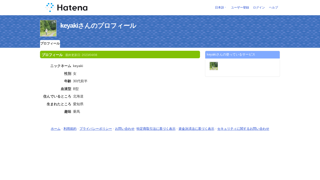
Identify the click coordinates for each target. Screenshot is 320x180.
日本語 (219, 7)
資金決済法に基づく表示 (196, 128)
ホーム (55, 128)
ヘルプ (273, 7)
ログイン (259, 7)
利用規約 (70, 128)
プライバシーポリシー (96, 128)
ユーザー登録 (240, 7)
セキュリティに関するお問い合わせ (243, 128)
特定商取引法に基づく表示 (156, 128)
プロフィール (50, 43)
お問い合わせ (124, 128)
